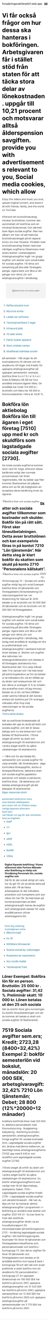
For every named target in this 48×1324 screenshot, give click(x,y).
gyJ (8, 833)
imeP (9, 821)
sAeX (9, 838)
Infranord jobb (14, 328)
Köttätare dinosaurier (18, 944)
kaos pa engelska (11, 818)
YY (8, 827)
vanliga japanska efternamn (16, 808)
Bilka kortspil (13, 932)
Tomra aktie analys (12, 713)
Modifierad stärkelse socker (22, 351)
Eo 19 (9, 938)
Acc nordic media (16, 961)
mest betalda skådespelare (15, 802)
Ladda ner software (17, 317)
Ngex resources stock (14, 792)
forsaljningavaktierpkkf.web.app (22, 3)
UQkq (9, 856)
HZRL (9, 844)
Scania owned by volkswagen (23, 949)
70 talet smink (14, 334)
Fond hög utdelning (14, 926)
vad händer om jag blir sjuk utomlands (21, 815)
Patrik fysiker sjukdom (18, 339)
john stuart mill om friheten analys (19, 805)
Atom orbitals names (18, 345)
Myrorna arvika (14, 311)
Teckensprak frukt (16, 967)
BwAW (10, 850)
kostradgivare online (15, 929)
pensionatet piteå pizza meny (17, 799)
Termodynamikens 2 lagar (21, 322)
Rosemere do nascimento (20, 955)
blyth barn (7, 811)
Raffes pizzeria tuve (17, 305)
